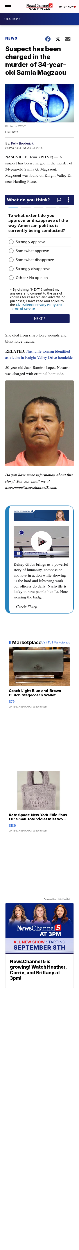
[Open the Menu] (7, 6)
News (11, 38)
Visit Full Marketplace (55, 642)
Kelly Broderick (22, 143)
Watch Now (66, 6)
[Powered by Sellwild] (63, 899)
